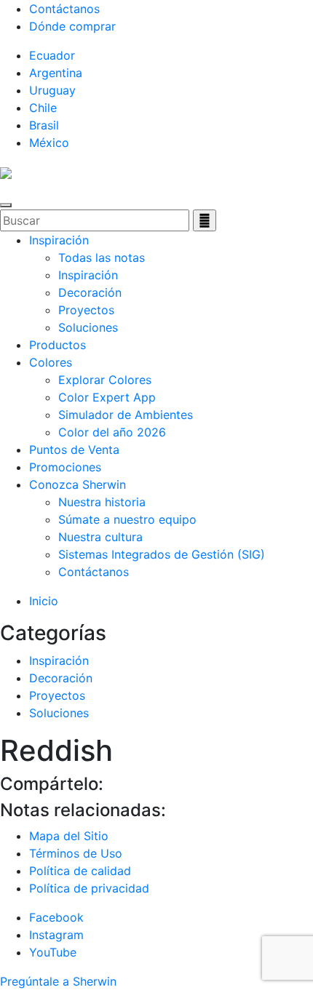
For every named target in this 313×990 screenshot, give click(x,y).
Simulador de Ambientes (125, 414)
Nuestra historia (102, 502)
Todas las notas (101, 257)
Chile (43, 107)
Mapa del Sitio (68, 836)
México (49, 142)
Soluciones (88, 327)
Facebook (56, 917)
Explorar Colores (104, 379)
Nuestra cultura (100, 537)
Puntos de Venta (74, 449)
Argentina (55, 72)
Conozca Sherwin (77, 484)
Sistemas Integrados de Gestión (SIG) (161, 554)
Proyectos (86, 310)
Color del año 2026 (112, 432)
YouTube (52, 952)
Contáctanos (64, 8)
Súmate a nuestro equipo (127, 519)
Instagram (56, 934)
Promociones (65, 467)
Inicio (43, 601)
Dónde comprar (72, 26)
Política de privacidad (89, 888)
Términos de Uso (75, 853)
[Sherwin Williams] (6, 171)
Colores (50, 362)
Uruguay (52, 90)
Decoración (90, 292)
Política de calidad (80, 870)
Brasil (44, 125)
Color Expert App (107, 397)
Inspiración (59, 240)
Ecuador (52, 55)
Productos (57, 345)
